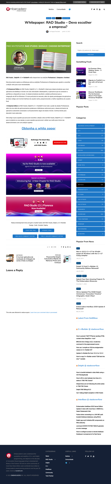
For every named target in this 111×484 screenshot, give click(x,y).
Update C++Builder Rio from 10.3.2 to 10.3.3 (89, 353)
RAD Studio (66, 18)
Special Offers (59, 2)
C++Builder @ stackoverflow (91, 329)
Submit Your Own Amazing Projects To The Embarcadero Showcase (90, 280)
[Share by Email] (70, 247)
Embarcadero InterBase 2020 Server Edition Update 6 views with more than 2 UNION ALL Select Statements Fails (89, 409)
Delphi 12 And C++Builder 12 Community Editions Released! (87, 267)
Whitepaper (90, 229)
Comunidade (61, 9)
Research (90, 209)
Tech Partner (90, 219)
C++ (90, 130)
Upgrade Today (47, 230)
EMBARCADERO (16, 475)
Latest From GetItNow (88, 318)
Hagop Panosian (55, 31)
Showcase (90, 214)
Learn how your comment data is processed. (43, 312)
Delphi (49, 18)
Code (90, 140)
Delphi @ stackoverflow (89, 365)
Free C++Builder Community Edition (52, 236)
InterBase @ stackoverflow (90, 399)
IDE (53, 18)
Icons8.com (19, 471)
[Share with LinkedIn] (66, 247)
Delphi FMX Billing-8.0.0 (83, 389)
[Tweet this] (63, 247)
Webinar (90, 224)
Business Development (90, 125)
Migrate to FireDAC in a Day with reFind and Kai (96, 82)
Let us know (34, 2)
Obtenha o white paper (39, 128)
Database (90, 145)
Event (90, 160)
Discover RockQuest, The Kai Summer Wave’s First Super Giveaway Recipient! (95, 95)
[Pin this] (68, 247)
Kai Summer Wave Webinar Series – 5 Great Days (94, 70)
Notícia (51, 9)
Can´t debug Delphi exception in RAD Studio (89, 393)
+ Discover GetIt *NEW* (97, 2)
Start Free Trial (31, 230)
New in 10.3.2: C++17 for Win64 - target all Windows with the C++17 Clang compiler (89, 253)
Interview (90, 179)
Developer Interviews (90, 155)
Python (90, 194)
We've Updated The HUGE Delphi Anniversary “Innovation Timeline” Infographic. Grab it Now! (89, 294)
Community (49, 472)
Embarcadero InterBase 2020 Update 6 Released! (90, 308)
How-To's (90, 165)
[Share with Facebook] (61, 247)
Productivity (90, 189)
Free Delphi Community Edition (25, 236)
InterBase (90, 174)
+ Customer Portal (80, 2)
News (78, 263)
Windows (90, 233)
